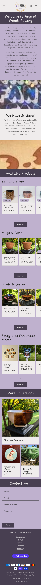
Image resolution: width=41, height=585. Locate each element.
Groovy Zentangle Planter (27, 206)
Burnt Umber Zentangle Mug (9, 206)
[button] (4, 6)
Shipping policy (29, 575)
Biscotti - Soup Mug (26, 258)
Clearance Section (12, 440)
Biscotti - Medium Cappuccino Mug (9, 258)
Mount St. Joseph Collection (27, 471)
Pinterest (20, 543)
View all (20, 224)
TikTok (20, 540)
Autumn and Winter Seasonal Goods (9, 470)
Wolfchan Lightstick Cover (26, 365)
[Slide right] (25, 218)
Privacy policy (15, 578)
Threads (20, 545)
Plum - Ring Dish (9, 309)
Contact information (21, 581)
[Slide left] (16, 218)
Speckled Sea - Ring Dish (26, 309)
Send (8, 525)
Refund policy (18, 575)
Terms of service (27, 578)
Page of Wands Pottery (20, 572)
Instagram (20, 537)
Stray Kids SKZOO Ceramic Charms (9, 366)
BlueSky (20, 548)
